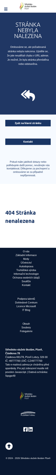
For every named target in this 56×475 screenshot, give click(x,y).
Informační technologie (26, 274)
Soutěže (26, 281)
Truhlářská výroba (26, 270)
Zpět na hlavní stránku (28, 123)
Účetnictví (26, 262)
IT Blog (26, 310)
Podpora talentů (26, 298)
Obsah (26, 323)
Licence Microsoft (26, 306)
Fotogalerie (26, 331)
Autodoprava (26, 266)
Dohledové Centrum (26, 302)
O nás (26, 251)
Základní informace (26, 255)
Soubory (26, 327)
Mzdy (26, 259)
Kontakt (28, 141)
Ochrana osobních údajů (26, 277)
